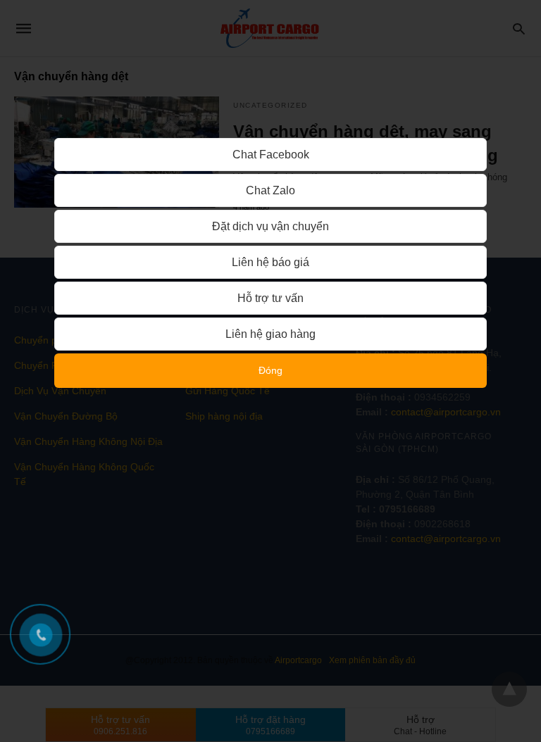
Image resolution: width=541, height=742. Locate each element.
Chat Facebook (270, 155)
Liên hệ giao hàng (270, 334)
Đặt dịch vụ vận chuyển (270, 226)
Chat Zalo (270, 190)
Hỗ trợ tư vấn (270, 298)
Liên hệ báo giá (270, 262)
